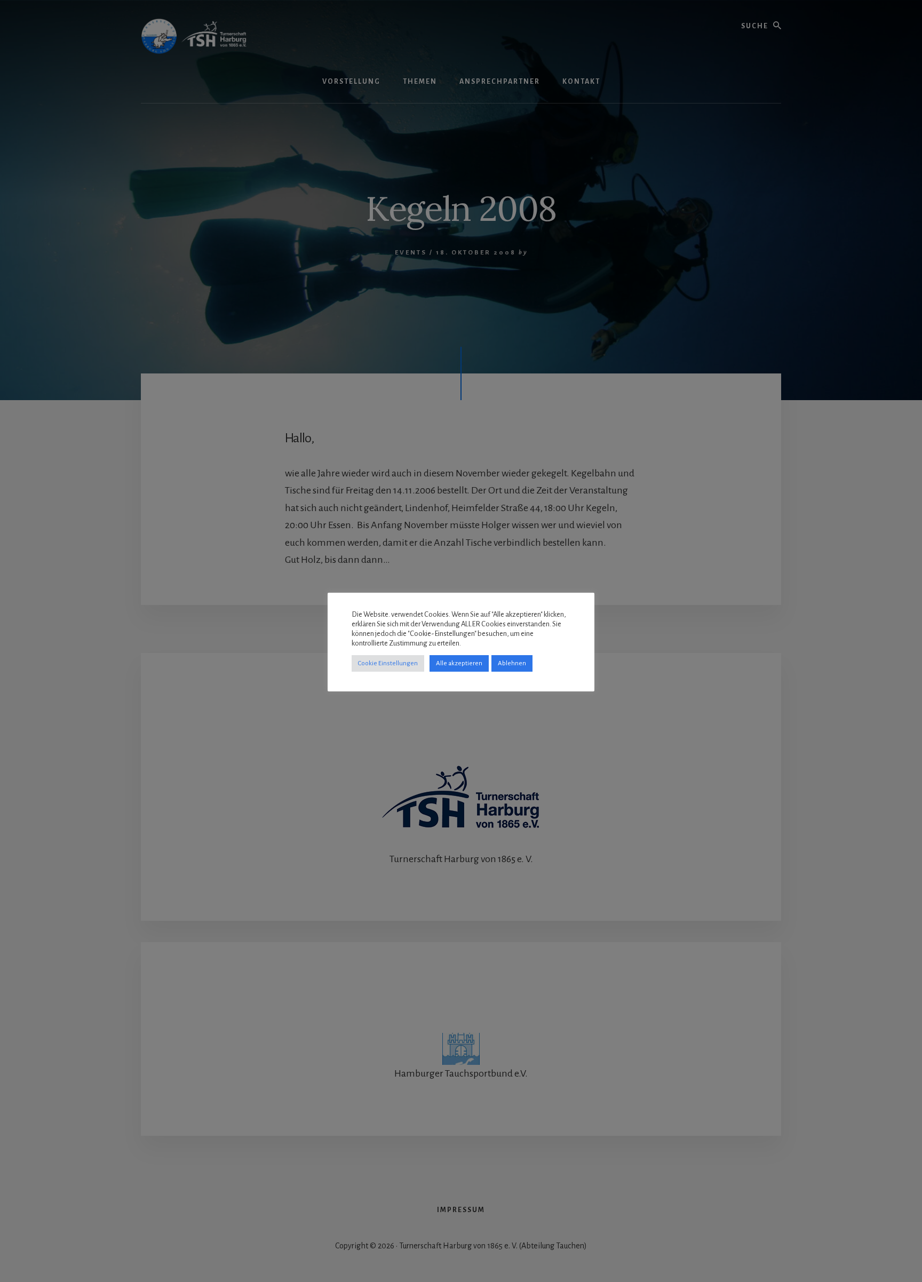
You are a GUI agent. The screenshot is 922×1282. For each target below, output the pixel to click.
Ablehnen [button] (512, 663)
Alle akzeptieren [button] (459, 663)
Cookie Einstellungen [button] (388, 663)
